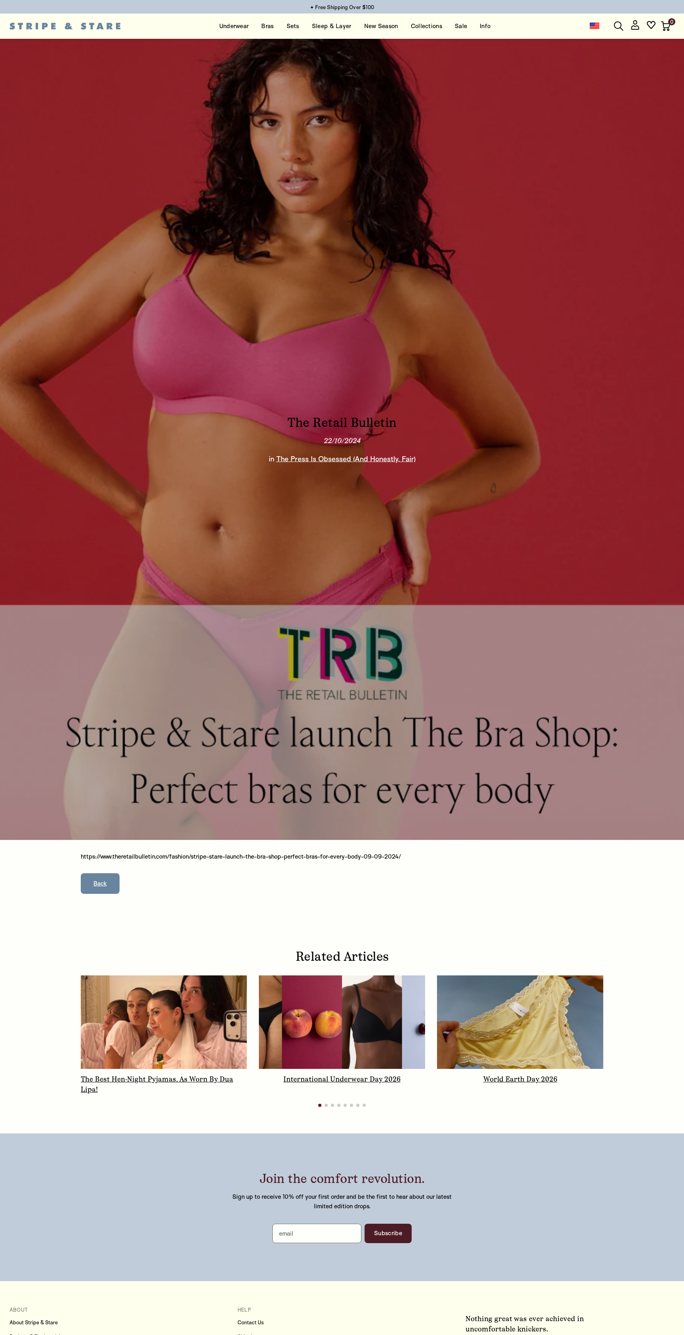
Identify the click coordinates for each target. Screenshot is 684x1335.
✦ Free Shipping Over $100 (342, 7)
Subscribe (388, 1233)
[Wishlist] (651, 26)
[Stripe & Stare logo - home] (65, 26)
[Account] (635, 26)
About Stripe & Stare (34, 1322)
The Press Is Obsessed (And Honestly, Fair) (346, 458)
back (100, 883)
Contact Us (251, 1322)
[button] (667, 26)
